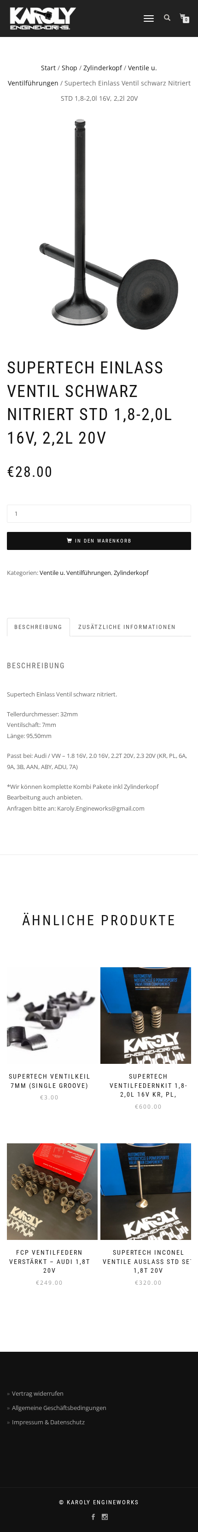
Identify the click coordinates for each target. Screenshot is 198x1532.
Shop (69, 67)
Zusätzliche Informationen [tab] (127, 626)
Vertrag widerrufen (38, 1393)
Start (48, 67)
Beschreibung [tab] (38, 626)
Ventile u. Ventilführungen (75, 572)
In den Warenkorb (103, 541)
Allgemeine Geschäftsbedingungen (59, 1408)
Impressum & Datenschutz (48, 1422)
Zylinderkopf (102, 67)
